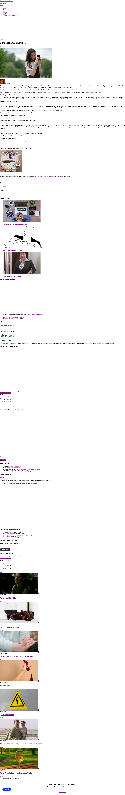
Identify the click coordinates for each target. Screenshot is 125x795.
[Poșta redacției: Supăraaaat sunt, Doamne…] (22, 221)
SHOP (4, 14)
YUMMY (5, 12)
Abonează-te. (5, 549)
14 (7, 399)
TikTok (68, 176)
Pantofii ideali (6, 536)
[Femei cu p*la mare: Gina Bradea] (22, 273)
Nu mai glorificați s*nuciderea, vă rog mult (29, 469)
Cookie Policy (33, 483)
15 (8, 399)
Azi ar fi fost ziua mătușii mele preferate (21, 472)
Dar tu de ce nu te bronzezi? (13, 467)
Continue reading (62, 792)
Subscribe (6, 789)
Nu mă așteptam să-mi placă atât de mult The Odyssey (21, 744)
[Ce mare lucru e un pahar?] (19, 622)
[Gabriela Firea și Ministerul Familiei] (22, 247)
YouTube (60, 176)
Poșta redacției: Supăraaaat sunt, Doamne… (15, 224)
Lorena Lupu (9, 83)
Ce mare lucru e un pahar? (14, 466)
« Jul (1, 406)
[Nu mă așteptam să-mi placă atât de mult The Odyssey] (19, 739)
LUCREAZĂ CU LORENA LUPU (10, 15)
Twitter (42, 176)
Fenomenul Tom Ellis (8, 532)
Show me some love (6, 325)
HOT (4, 11)
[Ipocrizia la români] (19, 710)
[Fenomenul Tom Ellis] (19, 593)
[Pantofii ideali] (19, 681)
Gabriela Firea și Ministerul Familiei (12, 250)
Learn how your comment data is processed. (31, 314)
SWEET (5, 8)
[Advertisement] (62, 27)
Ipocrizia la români (7, 538)
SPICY (4, 10)
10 (1, 399)
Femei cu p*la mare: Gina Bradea (12, 276)
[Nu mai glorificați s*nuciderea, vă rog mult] (19, 652)
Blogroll (2, 477)
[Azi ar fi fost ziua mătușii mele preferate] (19, 768)
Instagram (48, 176)
